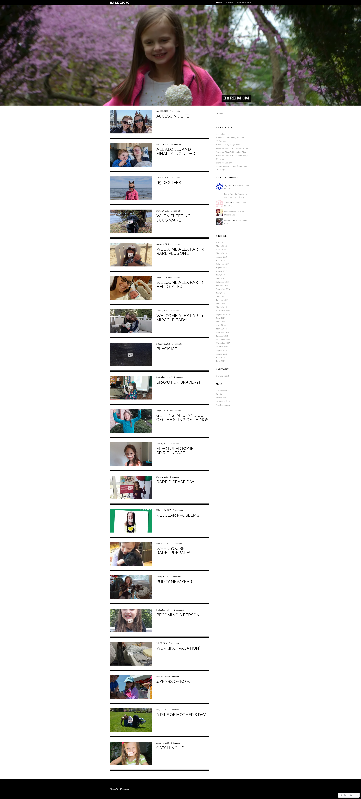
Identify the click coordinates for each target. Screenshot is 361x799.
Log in (219, 394)
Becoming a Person (178, 615)
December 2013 (223, 339)
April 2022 (221, 242)
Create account (222, 390)
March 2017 (221, 278)
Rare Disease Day (175, 482)
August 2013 (221, 353)
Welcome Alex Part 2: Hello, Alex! (180, 284)
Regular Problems (177, 515)
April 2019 (221, 249)
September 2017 (223, 267)
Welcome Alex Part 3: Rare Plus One (180, 251)
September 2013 (223, 350)
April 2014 (221, 325)
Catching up (170, 748)
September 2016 (223, 289)
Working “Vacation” (178, 648)
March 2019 (221, 253)
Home (219, 3)
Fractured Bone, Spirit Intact (175, 450)
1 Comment (174, 476)
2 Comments (179, 609)
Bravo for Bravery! (178, 382)
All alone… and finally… (235, 197)
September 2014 (223, 314)
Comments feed (223, 401)
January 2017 (222, 285)
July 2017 (220, 274)
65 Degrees (168, 182)
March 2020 (221, 245)
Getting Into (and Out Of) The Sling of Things (182, 417)
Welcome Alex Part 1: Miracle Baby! (180, 317)
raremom (228, 220)
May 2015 (220, 303)
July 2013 (220, 357)
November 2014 (223, 310)
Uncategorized (222, 375)
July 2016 (220, 292)
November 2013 (223, 343)
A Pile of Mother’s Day (181, 714)
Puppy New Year (174, 581)
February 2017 (222, 281)
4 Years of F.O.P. (173, 681)
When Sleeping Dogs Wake (173, 218)
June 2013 (220, 360)
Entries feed (221, 397)
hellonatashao (230, 211)
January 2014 (222, 335)
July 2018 (220, 260)
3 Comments (176, 144)
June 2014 (220, 317)
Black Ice (166, 349)
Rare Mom (119, 2)
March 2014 (221, 328)
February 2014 (222, 332)
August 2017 (221, 271)
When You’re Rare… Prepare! (173, 550)
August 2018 (221, 256)
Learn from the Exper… (234, 193)
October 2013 (222, 346)
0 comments (175, 111)
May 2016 (220, 296)
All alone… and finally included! (176, 151)
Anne (226, 202)
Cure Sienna (244, 3)
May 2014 (220, 321)
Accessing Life (172, 116)
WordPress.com (223, 404)
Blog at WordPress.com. (119, 789)
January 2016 (222, 299)
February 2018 (222, 264)
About (229, 3)
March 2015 (221, 307)
